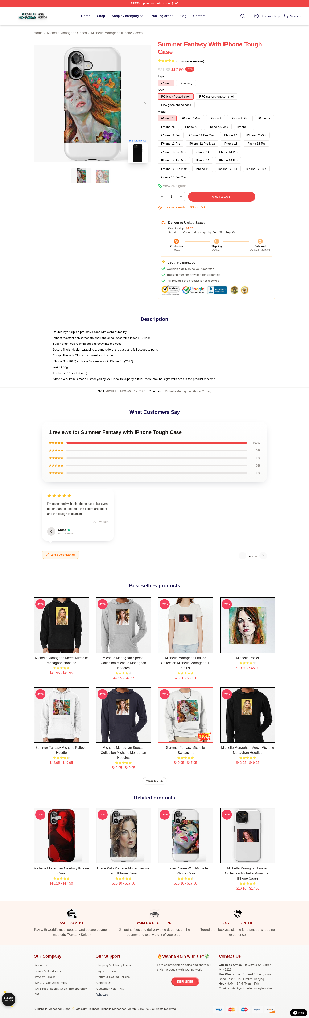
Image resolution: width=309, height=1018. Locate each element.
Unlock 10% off (8, 999)
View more (154, 780)
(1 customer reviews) (190, 61)
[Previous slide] (40, 103)
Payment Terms (106, 971)
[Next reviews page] (263, 555)
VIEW (61, 648)
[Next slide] (144, 103)
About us (41, 965)
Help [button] (301, 1012)
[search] (242, 16)
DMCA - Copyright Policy (51, 982)
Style (161, 89)
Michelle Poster (247, 658)
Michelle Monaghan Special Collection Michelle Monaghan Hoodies (123, 663)
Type (161, 76)
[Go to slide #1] (81, 175)
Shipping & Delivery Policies (114, 965)
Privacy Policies (45, 976)
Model (162, 111)
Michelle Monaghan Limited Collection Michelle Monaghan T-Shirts (185, 663)
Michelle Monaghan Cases (67, 33)
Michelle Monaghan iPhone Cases (117, 33)
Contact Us (103, 982)
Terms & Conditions (48, 971)
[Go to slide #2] (103, 175)
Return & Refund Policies (113, 976)
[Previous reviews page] (242, 555)
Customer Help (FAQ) (110, 988)
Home (38, 33)
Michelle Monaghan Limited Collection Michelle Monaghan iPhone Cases (247, 873)
